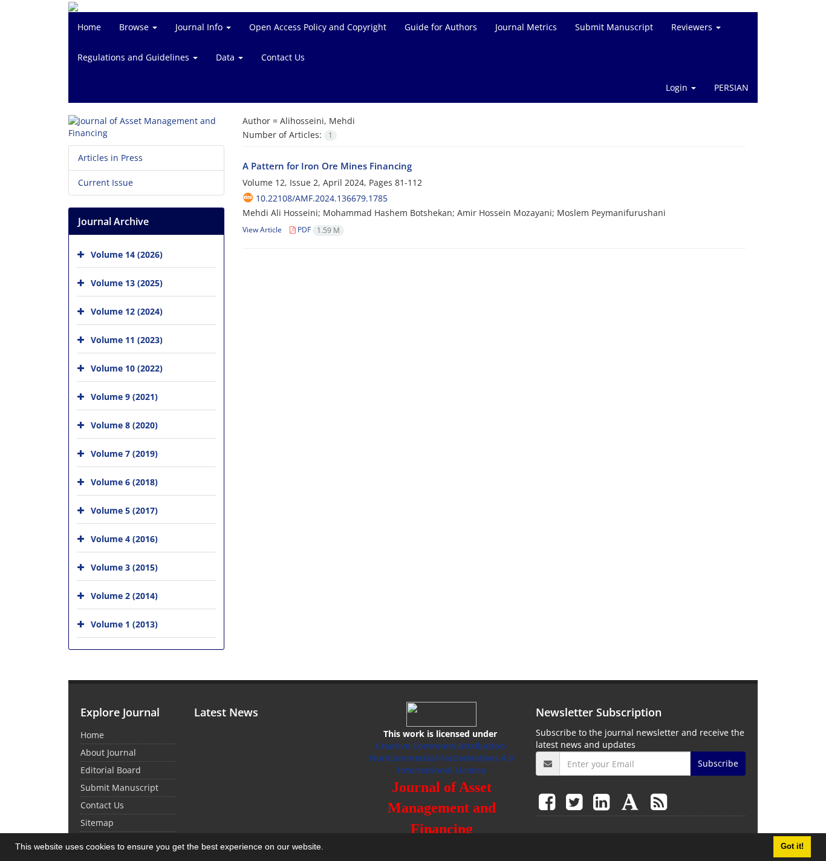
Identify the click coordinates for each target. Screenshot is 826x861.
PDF (318, 229)
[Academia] (632, 801)
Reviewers (693, 27)
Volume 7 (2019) (124, 453)
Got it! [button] (792, 846)
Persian (731, 87)
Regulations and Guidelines (134, 57)
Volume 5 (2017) (124, 510)
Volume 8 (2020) (124, 425)
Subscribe (718, 763)
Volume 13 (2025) (127, 283)
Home (89, 27)
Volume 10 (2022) (127, 368)
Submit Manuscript (614, 27)
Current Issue (105, 182)
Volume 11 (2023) (127, 339)
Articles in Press (110, 157)
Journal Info (200, 27)
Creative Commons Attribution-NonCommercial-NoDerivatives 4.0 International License (441, 758)
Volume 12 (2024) (127, 311)
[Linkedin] (603, 801)
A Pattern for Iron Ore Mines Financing (327, 166)
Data (226, 57)
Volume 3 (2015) (124, 567)
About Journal (108, 752)
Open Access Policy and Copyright (317, 27)
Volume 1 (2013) (124, 624)
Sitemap (97, 822)
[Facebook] (549, 801)
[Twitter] (576, 801)
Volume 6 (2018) (124, 482)
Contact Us (283, 57)
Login (678, 87)
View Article (262, 229)
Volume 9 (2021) (124, 396)
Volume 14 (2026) (127, 254)
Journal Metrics (526, 27)
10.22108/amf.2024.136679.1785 (322, 198)
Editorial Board (110, 770)
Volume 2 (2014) (124, 595)
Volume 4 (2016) (124, 539)
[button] (328, 848)
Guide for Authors (441, 27)
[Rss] (659, 801)
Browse (135, 27)
